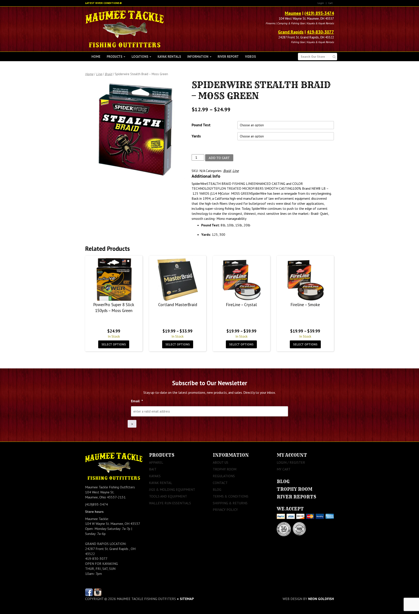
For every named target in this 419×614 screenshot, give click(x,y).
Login (321, 3)
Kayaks (155, 476)
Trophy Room (224, 469)
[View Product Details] (114, 280)
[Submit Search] (334, 57)
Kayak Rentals (169, 56)
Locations (140, 56)
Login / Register (291, 462)
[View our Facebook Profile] (89, 592)
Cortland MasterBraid (177, 304)
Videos (250, 56)
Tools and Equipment (168, 496)
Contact (220, 482)
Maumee (293, 13)
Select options (113, 344)
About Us (220, 462)
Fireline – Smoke (305, 304)
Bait (152, 469)
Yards (196, 136)
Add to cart (219, 158)
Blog (217, 489)
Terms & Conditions (230, 496)
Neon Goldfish (321, 599)
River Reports (296, 497)
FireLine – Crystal (241, 304)
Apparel (156, 462)
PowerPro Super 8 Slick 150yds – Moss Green (113, 307)
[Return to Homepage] (124, 28)
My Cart (283, 469)
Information (198, 56)
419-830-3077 (320, 32)
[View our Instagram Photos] (98, 592)
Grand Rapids (291, 32)
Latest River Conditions (102, 3)
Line (99, 74)
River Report (228, 56)
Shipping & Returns (230, 503)
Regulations (224, 476)
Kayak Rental (160, 482)
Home (95, 56)
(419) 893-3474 (319, 13)
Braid (108, 74)
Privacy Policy (225, 509)
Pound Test (201, 124)
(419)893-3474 (96, 504)
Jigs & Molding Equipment (172, 489)
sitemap (187, 599)
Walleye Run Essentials (170, 503)
